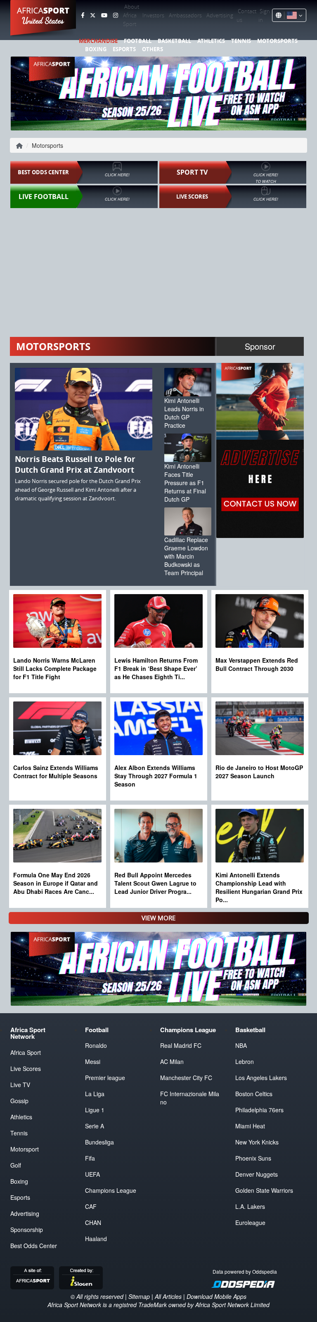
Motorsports (277, 41)
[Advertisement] (158, 273)
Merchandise (98, 41)
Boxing (95, 49)
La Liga (94, 1094)
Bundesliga (99, 1142)
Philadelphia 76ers (259, 1110)
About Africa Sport (131, 15)
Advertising (219, 15)
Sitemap (139, 1296)
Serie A (94, 1126)
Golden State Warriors (264, 1190)
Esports (124, 49)
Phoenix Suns (253, 1158)
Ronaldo (96, 1045)
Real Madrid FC (180, 1045)
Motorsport (24, 1149)
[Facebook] (82, 15)
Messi (92, 1061)
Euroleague (250, 1222)
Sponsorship (26, 1229)
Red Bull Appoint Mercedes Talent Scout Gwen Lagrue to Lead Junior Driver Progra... (155, 883)
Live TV (20, 1084)
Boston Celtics (253, 1094)
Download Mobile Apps (216, 1296)
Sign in (264, 15)
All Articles (168, 1296)
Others (152, 49)
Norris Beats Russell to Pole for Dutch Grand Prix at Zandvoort (75, 464)
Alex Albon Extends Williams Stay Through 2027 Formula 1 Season (155, 775)
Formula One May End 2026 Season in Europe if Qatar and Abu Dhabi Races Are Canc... (55, 883)
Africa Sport (25, 1052)
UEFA (92, 1174)
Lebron (244, 1061)
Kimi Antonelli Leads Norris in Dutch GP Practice (184, 412)
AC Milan (172, 1061)
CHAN (93, 1222)
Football (137, 41)
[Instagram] (115, 15)
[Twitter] (93, 15)
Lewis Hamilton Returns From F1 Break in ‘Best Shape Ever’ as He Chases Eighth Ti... (156, 668)
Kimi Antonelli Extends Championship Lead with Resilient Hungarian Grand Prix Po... (259, 887)
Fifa (90, 1158)
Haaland (96, 1238)
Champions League (110, 1190)
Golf (15, 1165)
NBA (241, 1045)
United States (43, 21)
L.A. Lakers (250, 1206)
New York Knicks (257, 1142)
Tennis (241, 41)
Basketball (174, 41)
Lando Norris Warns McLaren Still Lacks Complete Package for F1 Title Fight (55, 668)
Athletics (211, 41)
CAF (91, 1206)
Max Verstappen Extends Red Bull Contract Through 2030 (256, 664)
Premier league (105, 1077)
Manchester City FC (186, 1077)
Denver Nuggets (256, 1174)
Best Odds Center (33, 1245)
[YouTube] (104, 15)
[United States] (293, 15)
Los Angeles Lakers (261, 1077)
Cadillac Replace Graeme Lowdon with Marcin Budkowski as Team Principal (186, 556)
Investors (153, 15)
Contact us (246, 15)
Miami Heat (250, 1126)
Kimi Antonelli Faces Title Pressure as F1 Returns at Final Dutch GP (185, 482)
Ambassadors (185, 15)
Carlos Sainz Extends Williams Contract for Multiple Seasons (55, 771)
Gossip (19, 1101)
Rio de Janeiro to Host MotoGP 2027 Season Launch (259, 771)
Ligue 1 (94, 1110)
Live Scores (25, 1068)
